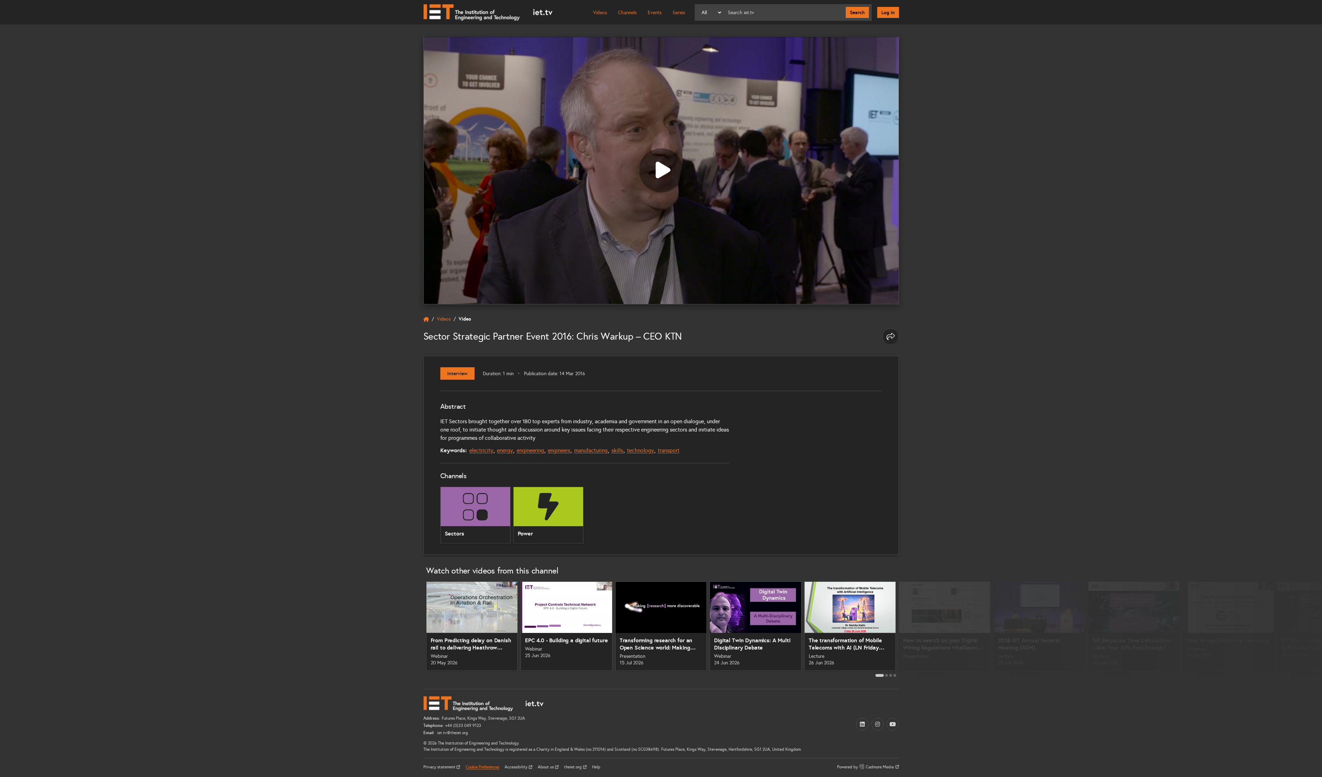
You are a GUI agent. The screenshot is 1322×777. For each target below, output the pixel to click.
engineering (530, 450)
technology (640, 450)
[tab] (879, 675)
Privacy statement (440, 767)
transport (668, 450)
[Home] (488, 12)
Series (679, 13)
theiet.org (573, 767)
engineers (559, 450)
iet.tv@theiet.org (452, 732)
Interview (457, 373)
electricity (481, 450)
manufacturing (591, 450)
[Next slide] (906, 629)
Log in (888, 12)
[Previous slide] (415, 629)
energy (505, 450)
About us (546, 767)
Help (596, 767)
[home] (426, 319)
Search (857, 12)
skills (617, 450)
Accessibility (516, 767)
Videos (600, 13)
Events (655, 13)
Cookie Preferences (482, 767)
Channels (627, 13)
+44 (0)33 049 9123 (463, 725)
